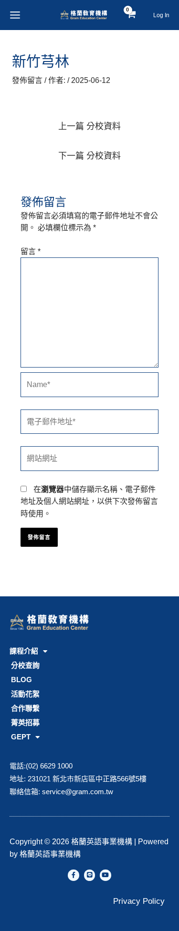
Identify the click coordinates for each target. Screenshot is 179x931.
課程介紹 (24, 651)
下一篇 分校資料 (89, 156)
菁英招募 (25, 722)
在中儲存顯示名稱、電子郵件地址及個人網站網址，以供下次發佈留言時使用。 (89, 501)
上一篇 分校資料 (89, 126)
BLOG (21, 679)
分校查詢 (25, 665)
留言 (31, 251)
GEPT (21, 737)
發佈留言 (27, 80)
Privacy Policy (139, 901)
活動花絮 (25, 694)
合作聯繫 (25, 708)
